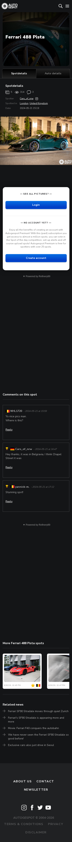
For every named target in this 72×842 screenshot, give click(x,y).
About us (22, 781)
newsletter (36, 790)
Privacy (55, 824)
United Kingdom (39, 103)
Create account (36, 258)
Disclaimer (36, 832)
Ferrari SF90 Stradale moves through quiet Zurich (38, 711)
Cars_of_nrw (26, 98)
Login (36, 205)
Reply (9, 429)
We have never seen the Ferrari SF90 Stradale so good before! (38, 736)
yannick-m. (22, 487)
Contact (45, 781)
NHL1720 (16, 411)
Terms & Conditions (23, 824)
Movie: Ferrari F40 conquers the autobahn (33, 728)
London (24, 103)
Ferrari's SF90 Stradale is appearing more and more (36, 719)
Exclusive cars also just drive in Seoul (31, 745)
